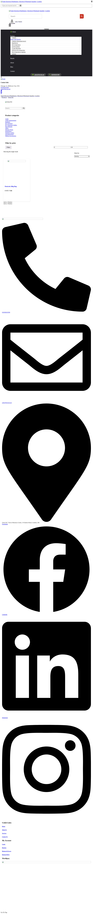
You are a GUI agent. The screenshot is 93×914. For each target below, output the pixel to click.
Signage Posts (9, 129)
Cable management (10, 120)
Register (4, 847)
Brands (12, 58)
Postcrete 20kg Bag (11, 186)
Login (3, 844)
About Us (4, 830)
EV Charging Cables (19, 52)
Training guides (9, 133)
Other (14, 54)
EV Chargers (9, 123)
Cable (14, 37)
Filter (8, 147)
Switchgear (8, 131)
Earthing (7, 122)
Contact (12, 71)
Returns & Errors (6, 851)
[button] (7, 202)
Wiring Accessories (10, 136)
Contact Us (5, 836)
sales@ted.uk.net (39, 74)
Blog (11, 67)
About (12, 62)
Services (4, 833)
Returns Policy (6, 854)
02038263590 (55, 74)
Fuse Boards (8, 126)
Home (3, 826)
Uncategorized (9, 134)
